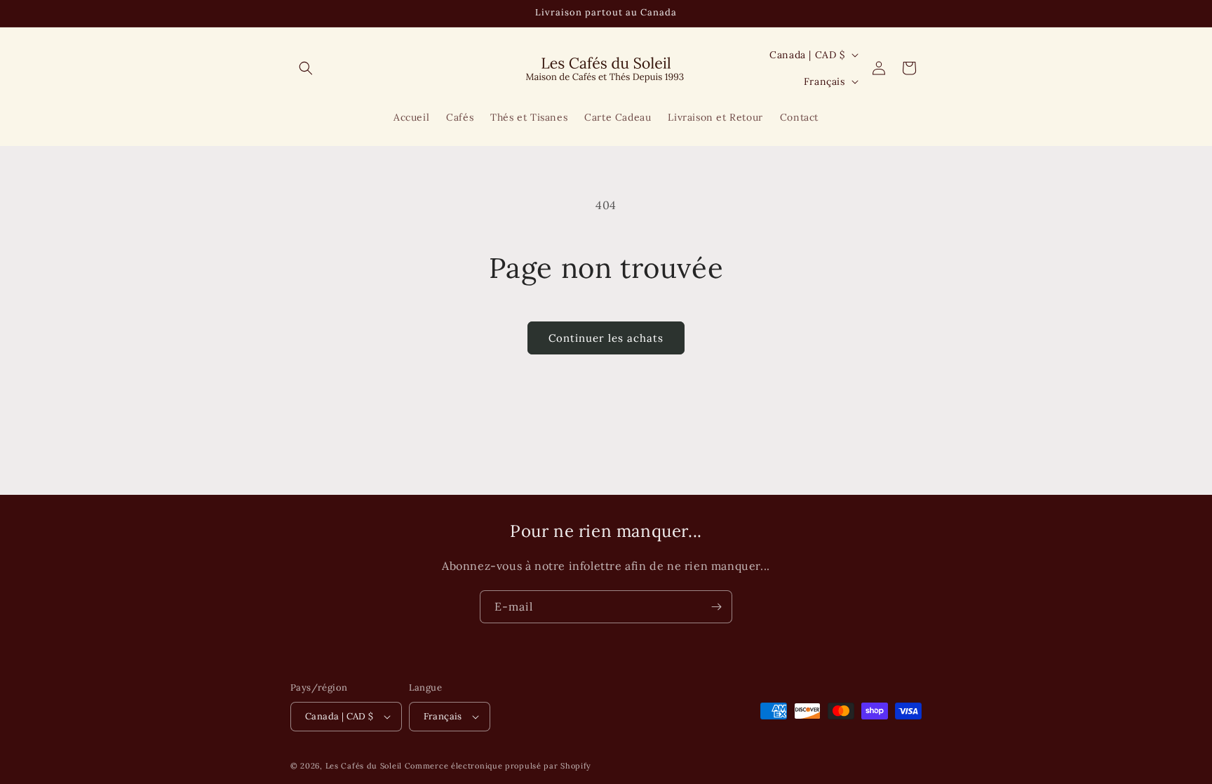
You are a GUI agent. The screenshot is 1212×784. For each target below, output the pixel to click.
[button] (305, 68)
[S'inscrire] (716, 606)
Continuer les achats (606, 338)
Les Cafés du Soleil (363, 766)
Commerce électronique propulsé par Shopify (498, 766)
